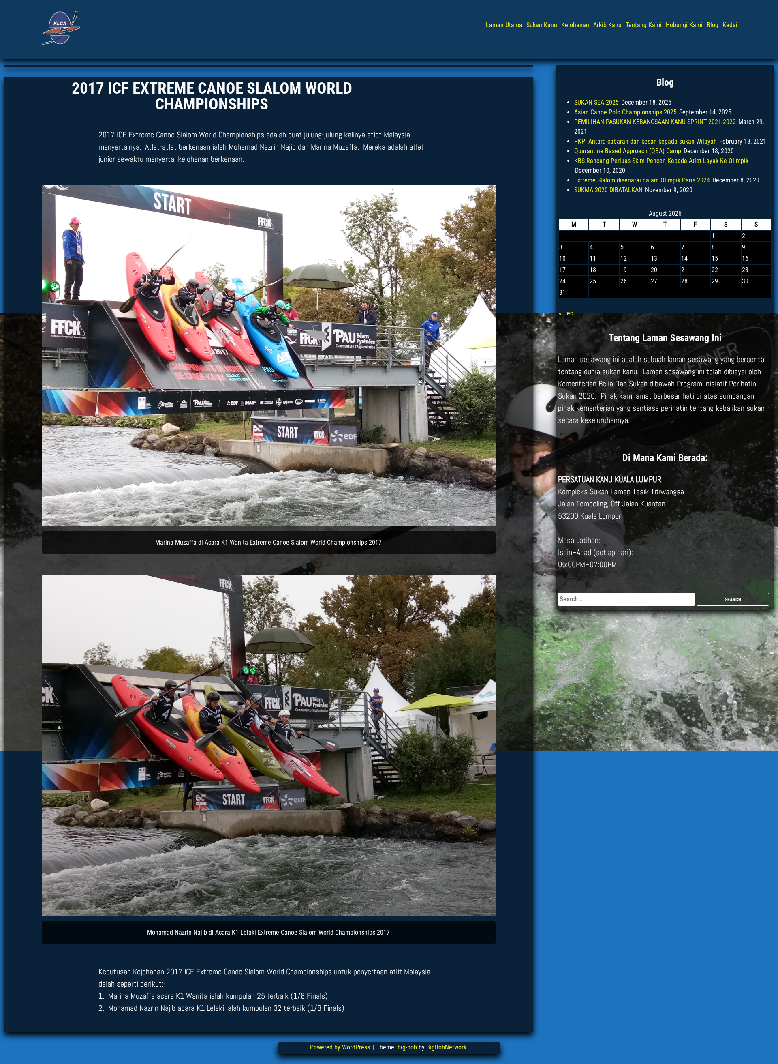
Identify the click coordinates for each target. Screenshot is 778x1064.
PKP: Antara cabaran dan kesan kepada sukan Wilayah (645, 141)
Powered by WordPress (341, 1047)
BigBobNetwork (446, 1047)
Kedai (729, 25)
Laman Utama (504, 25)
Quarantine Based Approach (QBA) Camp (627, 151)
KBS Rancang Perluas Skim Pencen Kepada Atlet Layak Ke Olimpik (661, 161)
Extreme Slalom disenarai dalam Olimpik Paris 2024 (642, 180)
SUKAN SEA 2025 (596, 102)
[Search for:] (627, 599)
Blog (712, 25)
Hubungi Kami (684, 25)
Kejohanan (575, 25)
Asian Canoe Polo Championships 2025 (625, 112)
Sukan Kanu (541, 25)
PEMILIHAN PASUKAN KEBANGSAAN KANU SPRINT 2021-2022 (655, 122)
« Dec (566, 313)
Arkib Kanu (607, 25)
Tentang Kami (644, 25)
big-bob (407, 1047)
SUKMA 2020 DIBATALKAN (608, 190)
